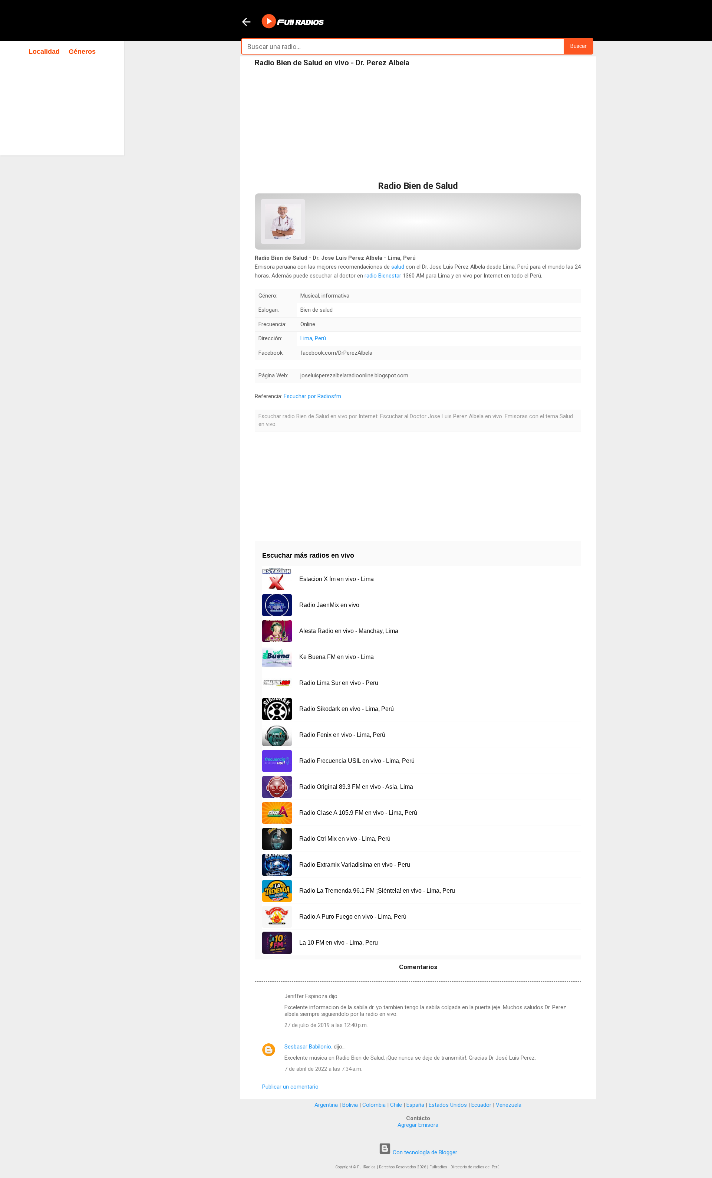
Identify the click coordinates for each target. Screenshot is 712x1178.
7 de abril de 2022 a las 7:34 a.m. (323, 1069)
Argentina (326, 1105)
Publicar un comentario (290, 1086)
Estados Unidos (448, 1105)
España (415, 1105)
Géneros (82, 51)
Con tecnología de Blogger (424, 1152)
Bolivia (350, 1105)
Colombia (374, 1105)
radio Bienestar (383, 275)
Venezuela (508, 1105)
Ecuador (481, 1105)
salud (397, 266)
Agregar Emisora (418, 1125)
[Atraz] (246, 23)
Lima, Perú (313, 338)
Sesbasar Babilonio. (308, 1046)
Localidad (44, 51)
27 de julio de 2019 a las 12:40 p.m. (326, 1025)
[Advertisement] (418, 126)
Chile (396, 1105)
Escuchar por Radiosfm (312, 396)
